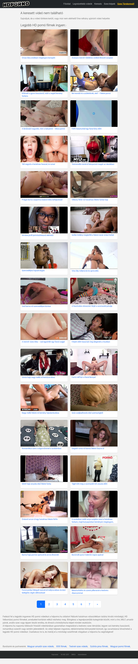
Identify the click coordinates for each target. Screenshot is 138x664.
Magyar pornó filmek (120, 646)
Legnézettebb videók (82, 4)
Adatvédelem (82, 655)
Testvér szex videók (78, 646)
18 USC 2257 (65, 655)
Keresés (98, 4)
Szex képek (109, 4)
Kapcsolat (55, 655)
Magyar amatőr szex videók (40, 646)
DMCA (73, 655)
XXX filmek (61, 646)
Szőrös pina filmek (99, 646)
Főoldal (67, 4)
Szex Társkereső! (125, 4)
